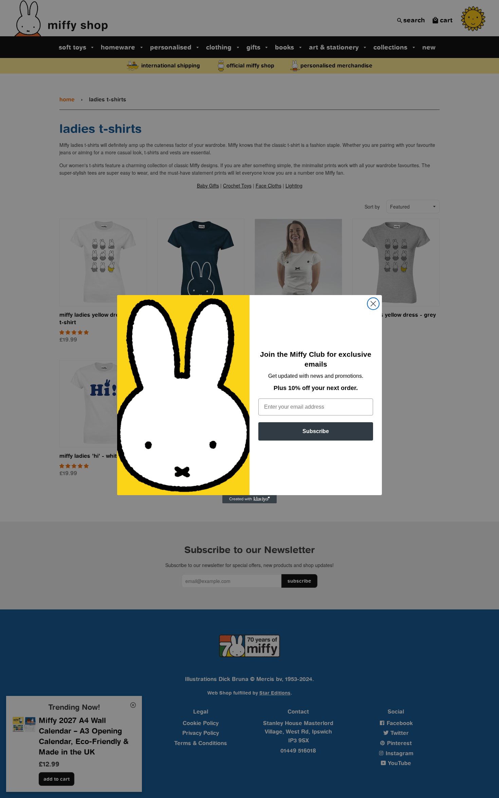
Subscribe (315, 431)
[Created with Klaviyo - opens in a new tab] (249, 499)
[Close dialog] (373, 304)
